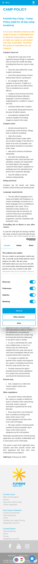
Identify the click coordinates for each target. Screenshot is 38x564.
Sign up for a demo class (12, 502)
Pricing (5, 536)
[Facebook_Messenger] (32, 558)
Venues (6, 499)
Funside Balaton (9, 529)
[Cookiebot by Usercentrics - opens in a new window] (27, 239)
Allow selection (19, 317)
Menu (7, 2)
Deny (19, 323)
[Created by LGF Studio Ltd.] (35, 561)
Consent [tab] (7, 245)
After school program (11, 497)
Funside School (9, 494)
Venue (5, 518)
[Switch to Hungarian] (21, 559)
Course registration (10, 504)
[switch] (33, 288)
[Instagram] (27, 546)
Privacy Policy (23, 555)
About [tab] (31, 245)
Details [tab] (19, 245)
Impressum (12, 555)
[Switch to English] (16, 559)
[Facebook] (10, 546)
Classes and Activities (11, 513)
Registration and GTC (11, 523)
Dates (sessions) (9, 515)
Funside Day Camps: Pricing (14, 520)
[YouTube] (18, 546)
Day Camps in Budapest (12, 510)
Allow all (19, 311)
